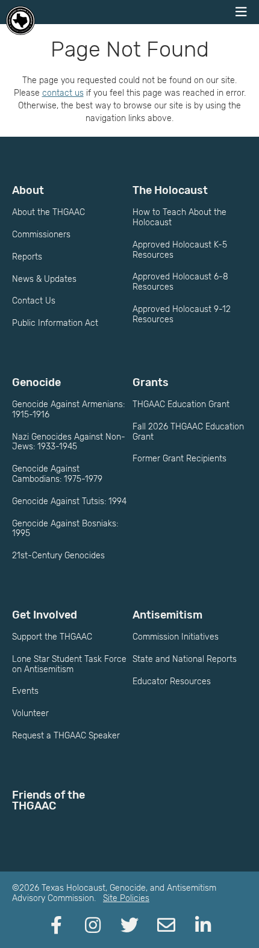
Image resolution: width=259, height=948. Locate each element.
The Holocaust (170, 190)
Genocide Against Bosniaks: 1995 (65, 529)
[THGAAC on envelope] (166, 925)
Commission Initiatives (176, 637)
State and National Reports (185, 659)
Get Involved (44, 615)
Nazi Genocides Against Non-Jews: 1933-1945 (68, 442)
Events (25, 691)
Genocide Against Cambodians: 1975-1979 (57, 474)
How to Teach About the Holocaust (179, 217)
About (28, 190)
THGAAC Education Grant (181, 404)
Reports (27, 257)
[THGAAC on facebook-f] (56, 925)
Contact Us (33, 301)
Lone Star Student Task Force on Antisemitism (69, 664)
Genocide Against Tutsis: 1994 (69, 501)
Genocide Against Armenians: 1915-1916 (68, 409)
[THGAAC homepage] (20, 20)
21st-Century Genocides (58, 555)
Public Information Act (55, 323)
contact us (63, 93)
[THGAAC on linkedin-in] (203, 925)
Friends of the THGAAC (48, 800)
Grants (151, 382)
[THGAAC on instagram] (93, 925)
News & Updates (44, 279)
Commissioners (41, 234)
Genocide (36, 382)
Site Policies (126, 898)
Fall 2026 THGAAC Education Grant (188, 432)
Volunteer (30, 713)
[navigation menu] (241, 12)
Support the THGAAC (52, 637)
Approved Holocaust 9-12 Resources (182, 314)
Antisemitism (167, 615)
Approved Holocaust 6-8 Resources (180, 282)
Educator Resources (172, 681)
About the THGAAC (48, 212)
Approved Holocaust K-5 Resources (180, 250)
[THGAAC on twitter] (129, 925)
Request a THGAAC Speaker (66, 736)
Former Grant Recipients (179, 459)
